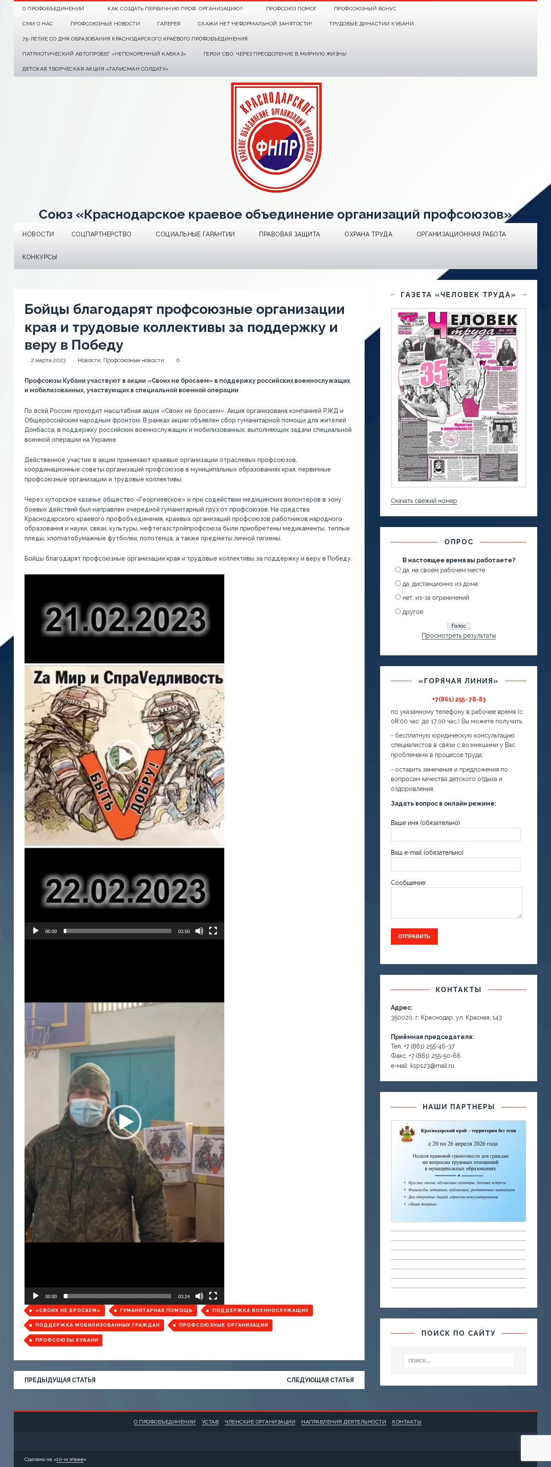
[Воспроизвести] (35, 931)
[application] (124, 757)
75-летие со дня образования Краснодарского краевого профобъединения (135, 39)
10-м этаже (70, 1459)
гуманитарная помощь (156, 1310)
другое (412, 611)
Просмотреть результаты (459, 635)
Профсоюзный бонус (365, 9)
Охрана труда (368, 234)
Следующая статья (320, 1380)
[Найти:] (459, 1360)
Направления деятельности (343, 1422)
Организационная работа (461, 234)
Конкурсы (39, 257)
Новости (38, 234)
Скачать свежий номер (424, 500)
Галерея (169, 24)
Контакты (406, 1422)
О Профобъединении (53, 9)
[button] (124, 757)
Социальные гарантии (195, 234)
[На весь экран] (213, 931)
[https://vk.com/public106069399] (529, 8)
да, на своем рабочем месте (443, 570)
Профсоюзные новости (105, 24)
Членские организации (260, 1422)
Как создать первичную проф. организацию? (175, 9)
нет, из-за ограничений (435, 597)
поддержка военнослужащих (260, 1310)
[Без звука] (199, 931)
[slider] (117, 931)
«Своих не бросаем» (68, 1310)
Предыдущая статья (60, 1380)
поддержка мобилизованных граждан (97, 1325)
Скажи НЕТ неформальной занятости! (255, 24)
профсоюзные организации (223, 1325)
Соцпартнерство (101, 234)
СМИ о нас (37, 24)
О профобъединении (165, 1422)
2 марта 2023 (48, 360)
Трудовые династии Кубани (371, 24)
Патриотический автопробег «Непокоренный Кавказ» (104, 54)
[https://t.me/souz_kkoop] (512, 8)
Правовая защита (289, 234)
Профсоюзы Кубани (66, 1340)
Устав (210, 1422)
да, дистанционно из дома (440, 583)
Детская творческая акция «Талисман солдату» (95, 69)
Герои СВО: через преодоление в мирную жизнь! (275, 54)
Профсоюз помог (291, 9)
